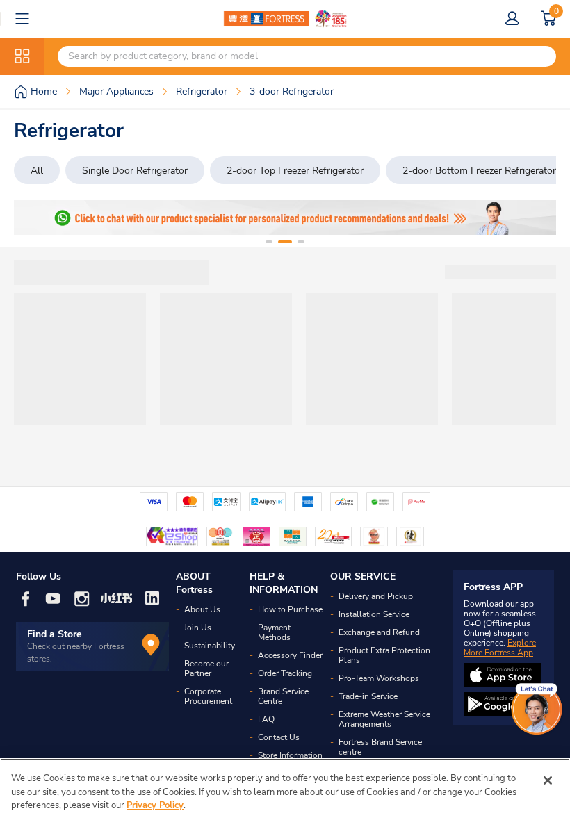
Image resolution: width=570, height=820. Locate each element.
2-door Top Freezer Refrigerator (295, 170)
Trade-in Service (368, 696)
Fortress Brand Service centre (380, 747)
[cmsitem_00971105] (285, 217)
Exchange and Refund (379, 632)
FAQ (266, 719)
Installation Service (374, 614)
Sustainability (209, 645)
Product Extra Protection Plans (384, 655)
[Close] (547, 780)
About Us (202, 609)
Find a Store (54, 634)
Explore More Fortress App (500, 647)
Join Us (197, 627)
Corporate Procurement (208, 696)
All (37, 170)
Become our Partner (206, 668)
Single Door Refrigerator (135, 170)
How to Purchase (290, 609)
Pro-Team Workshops (379, 678)
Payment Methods (274, 632)
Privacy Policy (155, 805)
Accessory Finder (290, 655)
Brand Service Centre (283, 696)
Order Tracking (285, 673)
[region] (285, 789)
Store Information (290, 755)
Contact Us (279, 737)
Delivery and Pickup (376, 596)
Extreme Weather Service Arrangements (384, 719)
